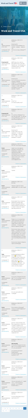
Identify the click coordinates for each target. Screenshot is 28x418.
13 (19, 408)
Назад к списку (7, 26)
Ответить (18, 55)
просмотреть (5, 51)
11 (13, 408)
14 (21, 408)
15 (24, 408)
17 (6, 410)
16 (3, 410)
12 (16, 408)
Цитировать (23, 55)
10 (10, 408)
